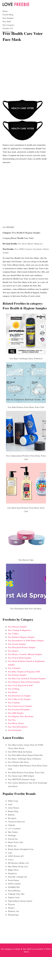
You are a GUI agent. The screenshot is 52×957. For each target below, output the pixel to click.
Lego (10, 852)
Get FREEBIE (8, 227)
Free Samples (8, 18)
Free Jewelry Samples (17, 644)
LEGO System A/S (15, 856)
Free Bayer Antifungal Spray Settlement (26, 358)
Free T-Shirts (13, 633)
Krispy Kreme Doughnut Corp (20, 849)
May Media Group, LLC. (18, 866)
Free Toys (12, 719)
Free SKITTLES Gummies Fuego (21, 779)
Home (5, 11)
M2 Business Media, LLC (18, 863)
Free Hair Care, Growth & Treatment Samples (27, 678)
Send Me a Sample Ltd (17, 876)
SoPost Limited (14, 883)
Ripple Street (13, 869)
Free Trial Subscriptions (18, 726)
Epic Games (13, 832)
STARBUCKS (14, 887)
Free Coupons (8, 25)
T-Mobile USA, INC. (16, 894)
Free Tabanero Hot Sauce (18, 762)
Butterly (11, 814)
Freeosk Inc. (13, 838)
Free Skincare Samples (17, 626)
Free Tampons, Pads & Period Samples (24, 681)
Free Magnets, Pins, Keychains (20, 716)
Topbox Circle (14, 897)
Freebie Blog (8, 14)
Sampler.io (12, 873)
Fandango (12, 835)
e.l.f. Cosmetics (14, 828)
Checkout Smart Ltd (16, 821)
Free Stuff (7, 21)
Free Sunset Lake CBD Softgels (21, 775)
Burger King (13, 811)
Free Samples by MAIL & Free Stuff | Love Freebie (22, 949)
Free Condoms (14, 702)
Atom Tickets (13, 807)
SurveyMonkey (14, 890)
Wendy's (11, 907)
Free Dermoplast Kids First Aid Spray (26, 608)
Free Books (12, 692)
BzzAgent (12, 818)
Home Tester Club (15, 842)
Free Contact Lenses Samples (20, 706)
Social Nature (13, 880)
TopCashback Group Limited (20, 901)
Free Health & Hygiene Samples (26, 232)
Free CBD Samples (16, 713)
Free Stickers (13, 650)
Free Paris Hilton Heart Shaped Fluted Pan (25, 755)
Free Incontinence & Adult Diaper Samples (26, 640)
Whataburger (13, 914)
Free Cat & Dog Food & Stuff (20, 685)
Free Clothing (13, 688)
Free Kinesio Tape (26, 559)
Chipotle (11, 825)
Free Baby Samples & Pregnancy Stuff (24, 671)
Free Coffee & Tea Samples (19, 699)
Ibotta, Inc (12, 845)
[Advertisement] (26, 71)
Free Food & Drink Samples (19, 657)
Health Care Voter (25, 238)
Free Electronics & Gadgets (19, 695)
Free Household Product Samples (22, 647)
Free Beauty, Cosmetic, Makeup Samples (25, 654)
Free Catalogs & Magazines (19, 630)
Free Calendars (14, 668)
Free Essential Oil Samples (19, 709)
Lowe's (11, 859)
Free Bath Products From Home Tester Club (26, 407)
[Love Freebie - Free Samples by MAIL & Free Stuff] (16, 5)
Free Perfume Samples (17, 675)
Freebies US (8, 28)
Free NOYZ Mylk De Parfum (20, 751)
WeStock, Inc (13, 911)
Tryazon (11, 904)
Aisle (10, 804)
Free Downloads (14, 730)
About (26, 951)
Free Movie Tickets (16, 723)
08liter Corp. (13, 800)
